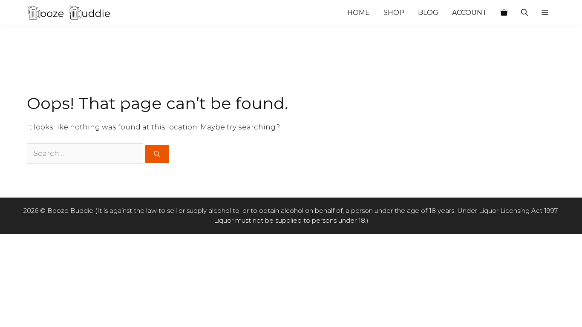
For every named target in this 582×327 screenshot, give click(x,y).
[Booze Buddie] (69, 13)
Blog (428, 13)
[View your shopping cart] (504, 13)
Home (358, 13)
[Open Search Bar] (524, 13)
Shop (393, 13)
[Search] (157, 154)
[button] (545, 13)
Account (469, 13)
